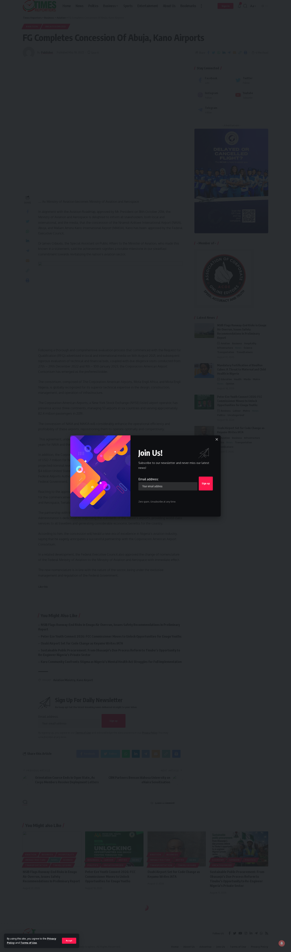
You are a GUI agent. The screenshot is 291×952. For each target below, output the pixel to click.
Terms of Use (28, 942)
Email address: (148, 479)
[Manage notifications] (282, 943)
